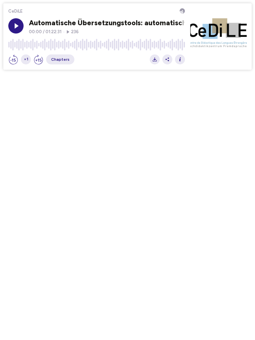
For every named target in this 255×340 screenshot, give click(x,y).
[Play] (16, 26)
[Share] (167, 59)
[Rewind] (13, 59)
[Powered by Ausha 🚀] (182, 11)
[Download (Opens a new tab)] (155, 59)
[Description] (180, 59)
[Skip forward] (38, 59)
